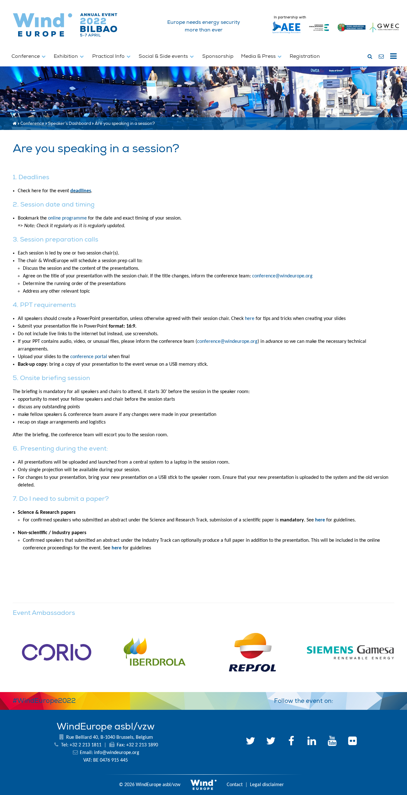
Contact (235, 784)
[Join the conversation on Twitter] (356, 700)
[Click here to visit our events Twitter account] (271, 742)
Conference (26, 56)
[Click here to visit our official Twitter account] (250, 742)
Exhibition (66, 56)
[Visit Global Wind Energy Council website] (384, 33)
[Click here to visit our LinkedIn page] (311, 742)
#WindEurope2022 (44, 700)
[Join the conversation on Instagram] (387, 700)
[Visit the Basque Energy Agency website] (319, 33)
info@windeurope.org (116, 752)
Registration (305, 56)
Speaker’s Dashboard (69, 123)
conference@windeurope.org (282, 276)
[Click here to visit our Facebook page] (291, 742)
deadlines (80, 191)
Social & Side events (164, 56)
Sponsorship (217, 56)
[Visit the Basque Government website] (352, 33)
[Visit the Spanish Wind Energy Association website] (286, 33)
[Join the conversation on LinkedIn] (341, 700)
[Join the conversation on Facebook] (371, 700)
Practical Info (109, 56)
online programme (67, 218)
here (250, 318)
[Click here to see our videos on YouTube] (332, 742)
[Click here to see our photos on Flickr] (352, 742)
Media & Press (259, 56)
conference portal (88, 356)
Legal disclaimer (267, 784)
